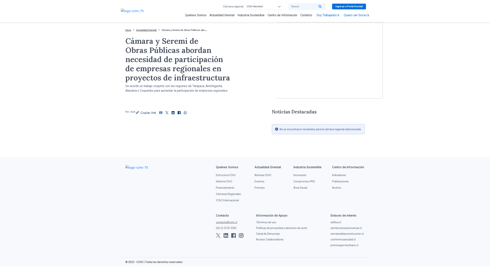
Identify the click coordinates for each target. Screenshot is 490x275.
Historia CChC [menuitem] (224, 181)
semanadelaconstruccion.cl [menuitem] (347, 233)
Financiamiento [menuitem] (225, 187)
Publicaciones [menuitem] (340, 181)
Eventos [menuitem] (259, 181)
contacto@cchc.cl (226, 222)
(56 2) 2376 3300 (226, 228)
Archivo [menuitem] (336, 187)
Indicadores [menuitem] (339, 175)
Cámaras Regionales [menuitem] (228, 194)
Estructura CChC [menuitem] (226, 175)
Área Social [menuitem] (300, 187)
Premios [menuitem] (260, 187)
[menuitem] (196, 15)
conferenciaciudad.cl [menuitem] (343, 239)
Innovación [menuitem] (299, 175)
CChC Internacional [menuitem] (227, 200)
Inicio (128, 30)
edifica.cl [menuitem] (336, 222)
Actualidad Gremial (146, 30)
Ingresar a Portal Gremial (349, 6)
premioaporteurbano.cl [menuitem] (344, 245)
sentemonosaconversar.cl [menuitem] (346, 228)
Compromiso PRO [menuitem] (304, 181)
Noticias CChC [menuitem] (263, 175)
